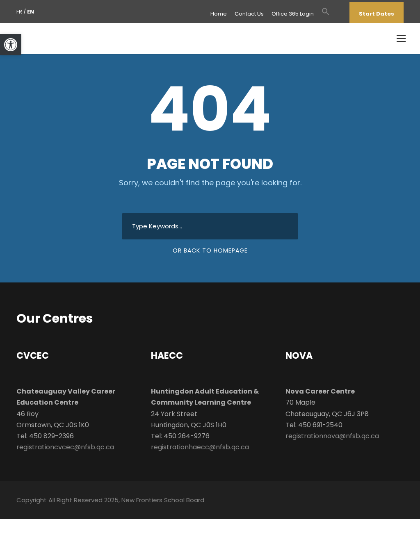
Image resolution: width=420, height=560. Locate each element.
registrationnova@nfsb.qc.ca (332, 436)
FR (19, 12)
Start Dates (376, 14)
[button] (326, 16)
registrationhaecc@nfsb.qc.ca (200, 447)
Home (218, 14)
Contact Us (249, 14)
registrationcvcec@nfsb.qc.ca (65, 447)
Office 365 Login (293, 14)
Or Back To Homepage (210, 250)
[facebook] (338, 14)
